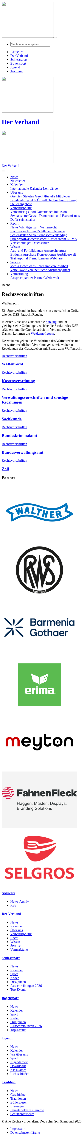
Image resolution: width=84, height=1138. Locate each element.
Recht (14, 938)
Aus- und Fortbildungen (27, 250)
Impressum (17, 1128)
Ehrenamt (43, 266)
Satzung (51, 322)
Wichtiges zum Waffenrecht (38, 227)
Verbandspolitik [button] (21, 208)
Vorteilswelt (18, 270)
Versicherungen (21, 243)
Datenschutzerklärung (25, 1132)
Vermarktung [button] (19, 274)
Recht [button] (14, 223)
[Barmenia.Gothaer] (39, 654)
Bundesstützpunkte (23, 200)
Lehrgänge (50, 188)
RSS (13, 905)
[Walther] (39, 539)
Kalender (16, 926)
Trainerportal (19, 258)
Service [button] (15, 262)
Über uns (16, 930)
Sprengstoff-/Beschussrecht (29, 239)
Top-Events (18, 989)
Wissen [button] (15, 246)
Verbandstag (19, 212)
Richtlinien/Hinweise (51, 231)
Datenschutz (40, 243)
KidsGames (18, 1070)
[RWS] (39, 597)
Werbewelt (51, 277)
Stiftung (71, 200)
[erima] (39, 712)
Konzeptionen (47, 254)
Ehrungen (17, 1106)
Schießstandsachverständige (48, 235)
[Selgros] (39, 884)
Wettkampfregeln (42, 333)
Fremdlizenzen (39, 258)
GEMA (72, 239)
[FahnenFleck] (39, 827)
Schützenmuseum (22, 1114)
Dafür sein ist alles (22, 219)
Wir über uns (19, 1054)
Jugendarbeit (19, 1062)
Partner (39, 277)
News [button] (14, 177)
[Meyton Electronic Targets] (39, 769)
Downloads (28, 266)
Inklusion (60, 212)
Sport (14, 974)
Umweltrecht (57, 239)
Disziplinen (18, 982)
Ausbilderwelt (66, 254)
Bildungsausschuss (23, 254)
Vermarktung (19, 949)
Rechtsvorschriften (23, 231)
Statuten (29, 196)
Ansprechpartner (55, 250)
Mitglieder (63, 196)
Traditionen (18, 1098)
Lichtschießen (19, 1074)
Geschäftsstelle (45, 196)
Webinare (56, 258)
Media (15, 266)
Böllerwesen (18, 1102)
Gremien (16, 196)
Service (15, 945)
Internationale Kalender (26, 188)
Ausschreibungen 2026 (26, 985)
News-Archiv (19, 901)
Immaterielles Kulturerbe (27, 1110)
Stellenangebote (21, 204)
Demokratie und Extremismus (59, 215)
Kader (14, 978)
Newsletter (17, 181)
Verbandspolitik (21, 934)
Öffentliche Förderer (51, 200)
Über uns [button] (16, 192)
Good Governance (41, 212)
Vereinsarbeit (59, 266)
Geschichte (17, 1094)
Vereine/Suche (37, 270)
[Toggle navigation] (55, 37)
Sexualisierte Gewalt (24, 215)
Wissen (15, 942)
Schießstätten (19, 235)
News (14, 227)
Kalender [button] (16, 184)
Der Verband (20, 122)
